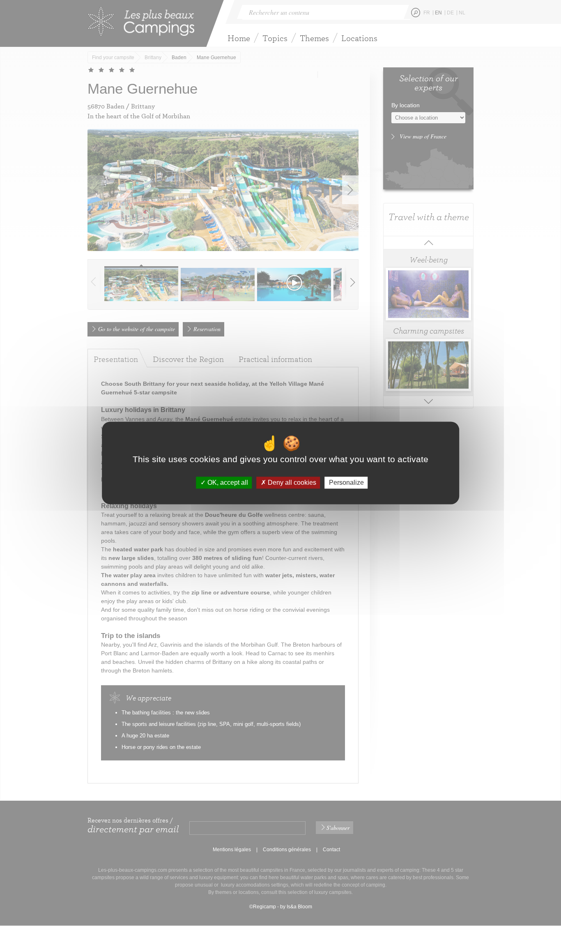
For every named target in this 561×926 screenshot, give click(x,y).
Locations (359, 38)
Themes (314, 38)
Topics (274, 38)
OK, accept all (227, 482)
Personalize (346, 482)
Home (239, 38)
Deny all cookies (291, 482)
